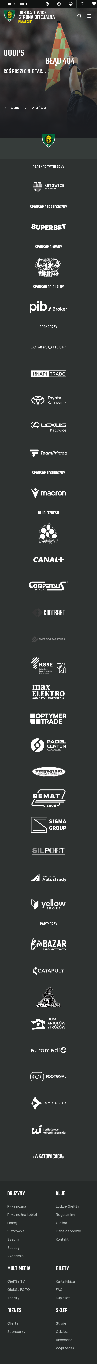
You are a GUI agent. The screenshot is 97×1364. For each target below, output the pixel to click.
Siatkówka (15, 1231)
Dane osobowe (68, 1231)
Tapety (13, 1298)
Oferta (12, 1323)
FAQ (59, 1289)
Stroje (61, 1323)
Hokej (12, 1223)
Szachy (13, 1239)
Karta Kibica (65, 1281)
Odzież (62, 1331)
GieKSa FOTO (18, 1289)
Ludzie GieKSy (68, 1206)
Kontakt (62, 1239)
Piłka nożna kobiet (22, 1214)
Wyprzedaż (65, 1348)
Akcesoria (64, 1340)
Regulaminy (65, 1214)
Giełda (61, 1223)
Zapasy (13, 1247)
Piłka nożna (16, 1206)
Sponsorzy (16, 1331)
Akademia (15, 1256)
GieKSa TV (16, 1281)
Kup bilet (63, 1298)
